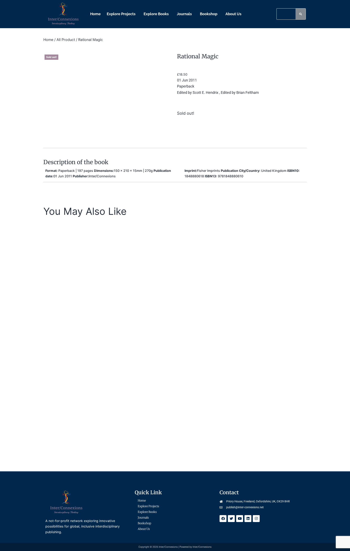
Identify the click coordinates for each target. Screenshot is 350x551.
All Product (66, 39)
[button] (122, 14)
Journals (184, 14)
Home (95, 14)
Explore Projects (121, 14)
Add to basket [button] (183, 349)
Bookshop (208, 14)
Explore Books (156, 14)
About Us (233, 14)
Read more (91, 349)
